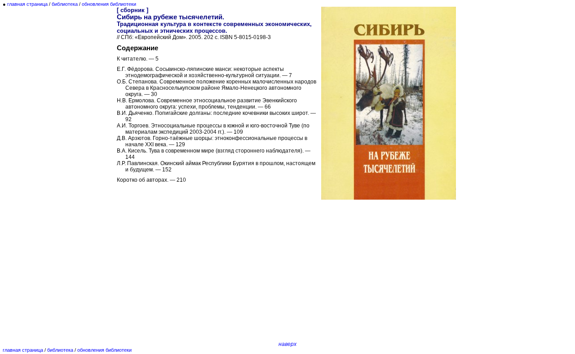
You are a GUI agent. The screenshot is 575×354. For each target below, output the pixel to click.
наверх (287, 344)
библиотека (65, 4)
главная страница (27, 4)
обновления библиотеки (109, 4)
